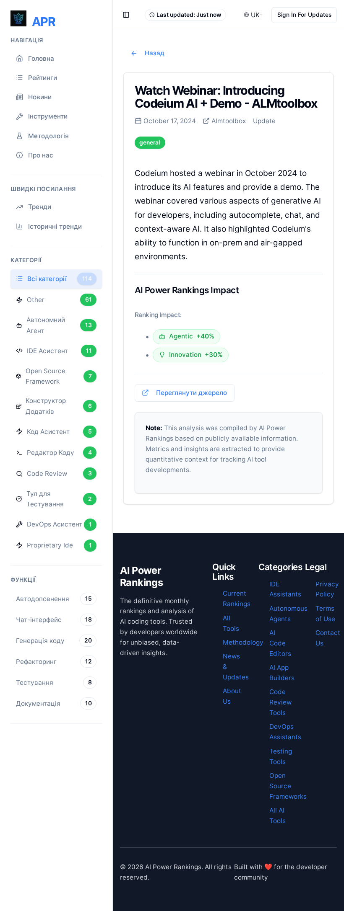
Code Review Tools (280, 702)
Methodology (243, 642)
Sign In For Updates (304, 14)
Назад (154, 53)
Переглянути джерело (191, 393)
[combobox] (253, 15)
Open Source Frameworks (288, 786)
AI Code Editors (280, 643)
